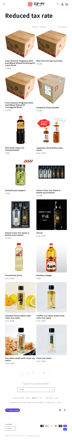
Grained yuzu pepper (15, 190)
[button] (4, 4)
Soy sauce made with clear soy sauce (20, 359)
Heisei (39, 233)
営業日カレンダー (37, 398)
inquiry (59, 402)
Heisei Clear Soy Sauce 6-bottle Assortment (48, 191)
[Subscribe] (52, 389)
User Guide (49, 398)
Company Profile (18, 398)
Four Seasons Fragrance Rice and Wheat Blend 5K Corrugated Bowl (19, 105)
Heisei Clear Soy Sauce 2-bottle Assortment (17, 234)
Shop (28, 398)
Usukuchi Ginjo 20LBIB (47, 107)
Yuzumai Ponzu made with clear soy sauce (18, 317)
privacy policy (50, 402)
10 (44, 373)
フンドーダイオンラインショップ (19, 435)
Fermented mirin (13, 275)
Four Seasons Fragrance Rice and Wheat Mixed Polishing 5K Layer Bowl (20, 63)
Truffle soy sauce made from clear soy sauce (50, 317)
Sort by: (35, 27)
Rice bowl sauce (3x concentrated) (14, 149)
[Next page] (50, 373)
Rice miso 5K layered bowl (49, 61)
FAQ (56, 398)
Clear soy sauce (44, 358)
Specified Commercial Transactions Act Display (27, 402)
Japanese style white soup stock (49, 149)
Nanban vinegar (44, 275)
